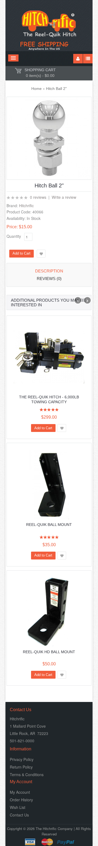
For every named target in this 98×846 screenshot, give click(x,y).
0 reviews (38, 197)
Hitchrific (26, 205)
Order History (21, 799)
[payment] (49, 842)
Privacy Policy (21, 759)
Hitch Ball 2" (56, 88)
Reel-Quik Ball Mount (49, 524)
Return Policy (21, 767)
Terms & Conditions (27, 774)
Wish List (17, 807)
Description (49, 271)
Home (36, 88)
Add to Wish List (41, 254)
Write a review (64, 197)
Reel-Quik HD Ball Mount (49, 652)
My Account (20, 792)
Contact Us (19, 815)
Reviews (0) (49, 278)
